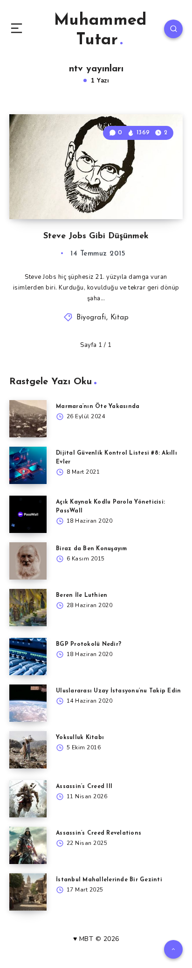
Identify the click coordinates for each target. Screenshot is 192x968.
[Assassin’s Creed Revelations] (28, 845)
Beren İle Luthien (81, 595)
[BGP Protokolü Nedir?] (28, 656)
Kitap (119, 317)
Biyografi (91, 317)
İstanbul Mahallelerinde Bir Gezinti (109, 880)
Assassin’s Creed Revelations (98, 833)
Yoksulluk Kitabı (80, 737)
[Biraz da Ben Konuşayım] (28, 561)
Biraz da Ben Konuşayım (91, 549)
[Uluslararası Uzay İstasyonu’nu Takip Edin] (28, 703)
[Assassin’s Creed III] (28, 798)
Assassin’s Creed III (84, 786)
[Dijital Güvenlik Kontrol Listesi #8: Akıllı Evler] (28, 465)
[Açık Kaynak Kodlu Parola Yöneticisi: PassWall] (28, 514)
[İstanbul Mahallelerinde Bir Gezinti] (28, 892)
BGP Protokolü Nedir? (88, 644)
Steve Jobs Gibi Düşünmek (96, 236)
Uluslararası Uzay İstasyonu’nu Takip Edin (118, 691)
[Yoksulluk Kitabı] (28, 749)
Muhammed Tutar (100, 30)
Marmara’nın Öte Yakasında (97, 406)
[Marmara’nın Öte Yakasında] (28, 418)
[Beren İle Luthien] (28, 607)
